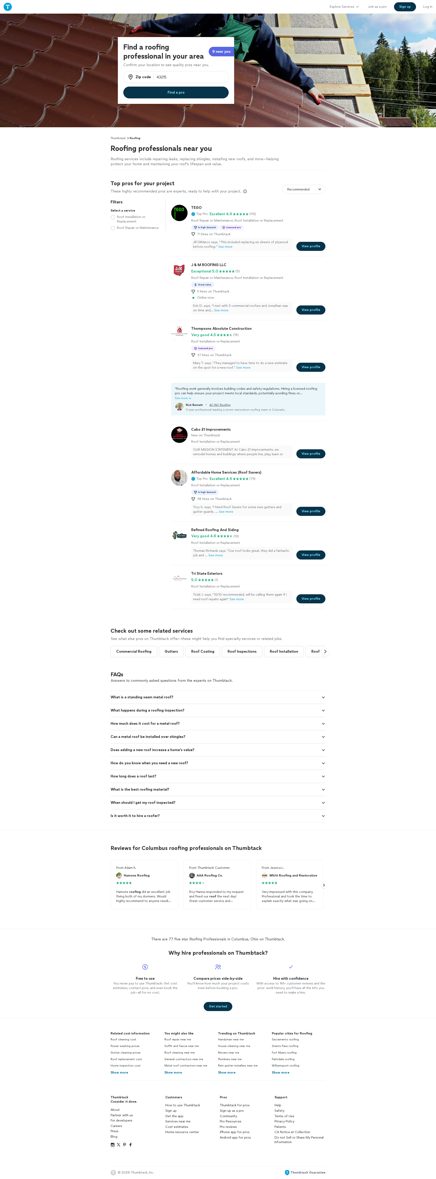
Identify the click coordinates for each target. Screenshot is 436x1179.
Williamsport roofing (285, 1065)
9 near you (221, 51)
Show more (119, 1072)
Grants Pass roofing (285, 1046)
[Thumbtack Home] (7, 6)
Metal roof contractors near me (185, 1065)
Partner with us (122, 1115)
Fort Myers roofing (284, 1052)
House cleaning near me (234, 1046)
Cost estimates (176, 1127)
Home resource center (182, 1132)
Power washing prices (125, 1046)
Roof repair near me (177, 1039)
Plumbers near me (230, 1059)
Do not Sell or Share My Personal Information (299, 1140)
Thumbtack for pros (235, 1105)
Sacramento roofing (285, 1039)
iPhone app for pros (235, 1132)
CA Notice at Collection (292, 1132)
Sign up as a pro (232, 1111)
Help (278, 1105)
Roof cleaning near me (179, 1052)
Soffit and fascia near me (181, 1046)
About (115, 1110)
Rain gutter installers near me (238, 1065)
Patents (280, 1127)
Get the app (174, 1116)
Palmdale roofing (283, 1059)
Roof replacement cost (126, 1059)
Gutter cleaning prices (126, 1052)
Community (228, 1116)
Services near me (178, 1121)
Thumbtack (118, 138)
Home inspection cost (126, 1065)
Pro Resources (230, 1121)
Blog (114, 1137)
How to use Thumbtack (182, 1105)
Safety (279, 1111)
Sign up (171, 1111)
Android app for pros (235, 1137)
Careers (116, 1126)
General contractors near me (183, 1059)
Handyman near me (231, 1039)
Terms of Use (284, 1116)
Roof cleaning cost (123, 1039)
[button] (199, 214)
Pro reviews (228, 1127)
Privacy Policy (284, 1121)
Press (115, 1131)
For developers (121, 1120)
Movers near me (228, 1052)
